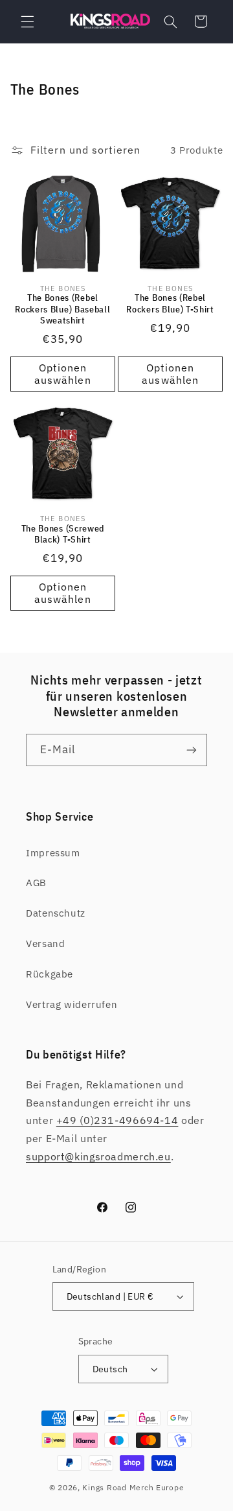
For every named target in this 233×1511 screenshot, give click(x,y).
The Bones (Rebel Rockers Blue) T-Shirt (170, 303)
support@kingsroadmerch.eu (98, 1156)
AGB (36, 882)
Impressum (53, 853)
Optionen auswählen (62, 373)
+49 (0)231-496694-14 (117, 1120)
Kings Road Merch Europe (133, 1487)
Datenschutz (55, 913)
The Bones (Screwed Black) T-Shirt (62, 534)
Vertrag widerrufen (71, 1004)
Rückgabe (49, 974)
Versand (45, 943)
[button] (27, 21)
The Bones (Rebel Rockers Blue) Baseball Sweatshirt (62, 309)
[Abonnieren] (191, 750)
